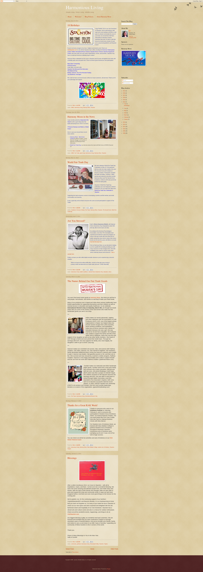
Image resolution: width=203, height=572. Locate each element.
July (125, 103)
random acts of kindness (103, 447)
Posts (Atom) (75, 552)
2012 (124, 124)
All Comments (126, 83)
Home (70, 17)
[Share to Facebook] (91, 105)
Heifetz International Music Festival (81, 51)
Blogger (108, 568)
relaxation (105, 271)
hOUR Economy (71, 65)
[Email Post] (83, 105)
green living (82, 153)
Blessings (72, 457)
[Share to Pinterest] (92, 105)
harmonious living (79, 107)
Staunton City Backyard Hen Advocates (77, 69)
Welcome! (78, 17)
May (125, 110)
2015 (124, 99)
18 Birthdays (73, 25)
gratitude (79, 543)
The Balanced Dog (72, 70)
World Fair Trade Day (75, 145)
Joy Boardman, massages (74, 74)
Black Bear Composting (73, 63)
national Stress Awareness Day (95, 271)
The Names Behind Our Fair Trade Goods (87, 281)
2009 (124, 131)
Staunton (93, 107)
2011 (124, 126)
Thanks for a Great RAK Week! (82, 405)
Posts (124, 80)
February (126, 117)
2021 (124, 90)
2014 (124, 102)
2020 (124, 93)
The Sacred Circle (107, 210)
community (73, 543)
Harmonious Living (84, 7)
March (125, 115)
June (125, 108)
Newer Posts (70, 549)
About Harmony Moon (104, 17)
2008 (124, 133)
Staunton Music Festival (96, 51)
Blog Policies (89, 17)
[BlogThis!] (88, 105)
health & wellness (84, 271)
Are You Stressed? (76, 220)
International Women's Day (91, 396)
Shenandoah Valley (94, 543)
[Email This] (86, 105)
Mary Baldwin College (92, 447)
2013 (124, 122)
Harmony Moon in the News (81, 116)
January (126, 119)
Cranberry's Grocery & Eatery (78, 210)
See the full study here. (96, 241)
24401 (72, 107)
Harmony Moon (86, 107)
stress (109, 271)
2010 (124, 128)
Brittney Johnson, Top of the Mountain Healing (79, 72)
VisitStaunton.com (72, 49)
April (125, 112)
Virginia (69, 448)
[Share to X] (89, 105)
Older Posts (114, 549)
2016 (124, 97)
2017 (124, 95)
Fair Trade (77, 153)
